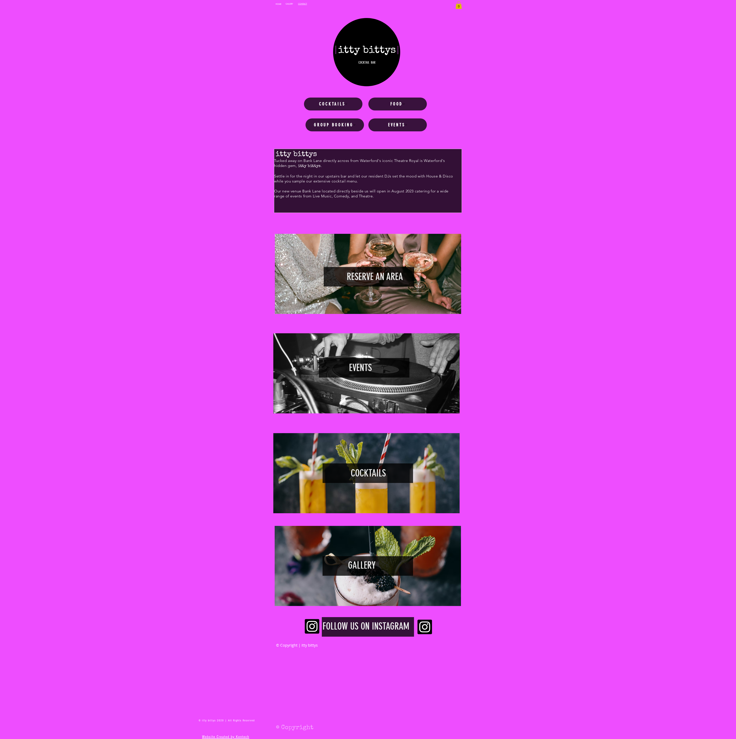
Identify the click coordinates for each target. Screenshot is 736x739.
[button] (458, 5)
